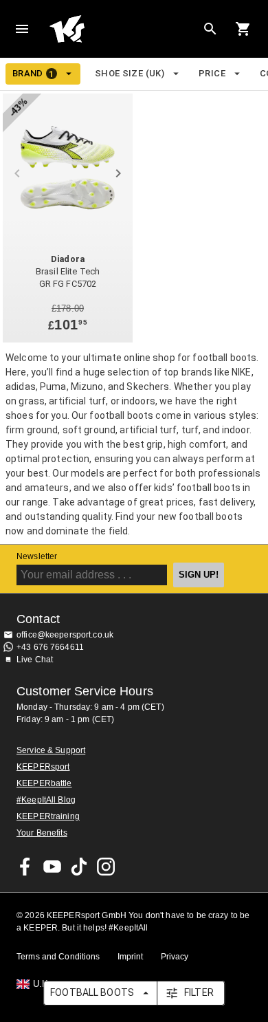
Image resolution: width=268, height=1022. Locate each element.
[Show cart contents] (243, 29)
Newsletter (36, 556)
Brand (33, 73)
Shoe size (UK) (129, 73)
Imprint (131, 956)
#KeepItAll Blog (46, 800)
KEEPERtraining (48, 816)
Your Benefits (41, 833)
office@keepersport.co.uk (64, 635)
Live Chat (34, 659)
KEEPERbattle (44, 783)
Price (212, 73)
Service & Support (50, 750)
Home (123, 29)
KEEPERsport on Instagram (106, 867)
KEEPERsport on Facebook (25, 867)
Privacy (175, 956)
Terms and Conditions (58, 956)
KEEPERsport (42, 767)
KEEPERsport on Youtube (52, 867)
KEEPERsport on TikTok (79, 867)
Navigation (21, 28)
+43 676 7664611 (50, 647)
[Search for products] (210, 29)
